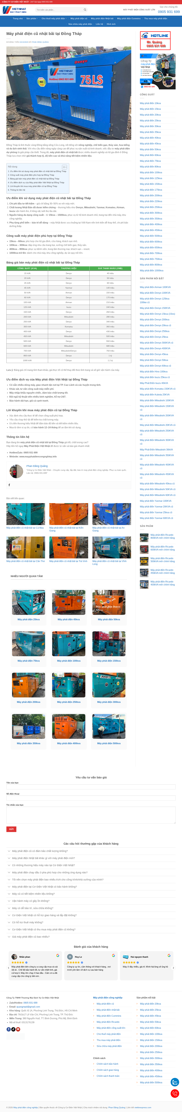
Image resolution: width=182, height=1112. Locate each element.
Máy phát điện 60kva (150, 155)
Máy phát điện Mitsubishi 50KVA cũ (157, 489)
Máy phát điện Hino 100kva (153, 371)
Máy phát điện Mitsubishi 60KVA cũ (157, 495)
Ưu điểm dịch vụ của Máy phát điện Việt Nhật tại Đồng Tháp (37, 182)
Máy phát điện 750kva (151, 259)
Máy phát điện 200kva (151, 195)
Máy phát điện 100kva (151, 172)
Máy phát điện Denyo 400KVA (155, 348)
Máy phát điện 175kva (151, 190)
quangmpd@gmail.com (28, 1007)
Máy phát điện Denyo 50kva (154, 360)
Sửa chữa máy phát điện (80, 24)
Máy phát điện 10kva (150, 103)
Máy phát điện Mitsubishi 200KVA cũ (157, 417)
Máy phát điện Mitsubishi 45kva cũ (157, 483)
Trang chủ (18, 18)
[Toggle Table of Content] (63, 167)
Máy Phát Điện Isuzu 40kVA (154, 383)
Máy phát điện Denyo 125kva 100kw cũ (154, 300)
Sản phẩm (31, 18)
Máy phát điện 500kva (151, 236)
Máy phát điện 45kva (150, 143)
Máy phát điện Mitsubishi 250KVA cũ (157, 433)
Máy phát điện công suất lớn (139, 10)
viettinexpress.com (143, 1107)
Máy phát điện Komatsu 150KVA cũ (157, 389)
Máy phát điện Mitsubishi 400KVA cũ (157, 466)
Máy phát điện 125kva (151, 178)
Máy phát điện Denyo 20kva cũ (155, 325)
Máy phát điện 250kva (151, 207)
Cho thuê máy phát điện (53, 18)
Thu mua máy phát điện (155, 18)
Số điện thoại (12, 794)
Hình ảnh (111, 24)
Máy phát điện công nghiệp (25, 1107)
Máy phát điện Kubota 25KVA (155, 394)
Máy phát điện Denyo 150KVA (155, 308)
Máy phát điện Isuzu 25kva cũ (155, 377)
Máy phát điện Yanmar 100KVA (155, 501)
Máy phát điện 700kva (151, 253)
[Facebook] (9, 485)
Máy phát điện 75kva (150, 161)
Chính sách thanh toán (108, 1076)
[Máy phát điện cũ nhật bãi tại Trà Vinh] (68, 547)
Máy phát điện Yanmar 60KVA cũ (156, 518)
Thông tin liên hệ (17, 190)
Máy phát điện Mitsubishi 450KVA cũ (157, 476)
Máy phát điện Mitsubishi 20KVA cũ (157, 425)
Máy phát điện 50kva (150, 149)
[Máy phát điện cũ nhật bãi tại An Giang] (111, 514)
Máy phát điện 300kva (151, 213)
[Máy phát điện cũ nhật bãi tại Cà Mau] (25, 514)
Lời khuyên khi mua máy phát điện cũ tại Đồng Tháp (33, 186)
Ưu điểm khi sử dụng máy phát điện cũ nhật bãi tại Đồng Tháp (38, 171)
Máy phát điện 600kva (151, 241)
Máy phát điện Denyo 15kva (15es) (157, 314)
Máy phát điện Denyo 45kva (154, 354)
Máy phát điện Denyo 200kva (154, 319)
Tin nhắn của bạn (14, 805)
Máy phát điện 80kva (150, 166)
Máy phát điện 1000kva (151, 270)
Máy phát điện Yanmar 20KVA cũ (156, 506)
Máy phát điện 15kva (150, 109)
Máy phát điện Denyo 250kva (154, 331)
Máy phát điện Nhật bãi (102, 18)
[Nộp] (85, 9)
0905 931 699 (169, 12)
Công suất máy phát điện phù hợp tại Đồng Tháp (32, 175)
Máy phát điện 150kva (151, 184)
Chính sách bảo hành (107, 1064)
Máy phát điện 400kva (151, 224)
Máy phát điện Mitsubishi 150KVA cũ (157, 408)
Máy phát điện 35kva (150, 132)
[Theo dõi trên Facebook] (9, 1029)
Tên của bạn (12, 783)
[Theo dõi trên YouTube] (18, 1029)
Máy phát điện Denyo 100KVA (155, 293)
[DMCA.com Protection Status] (15, 1036)
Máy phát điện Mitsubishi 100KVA (157, 400)
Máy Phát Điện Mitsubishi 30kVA (156, 449)
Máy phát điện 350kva (151, 218)
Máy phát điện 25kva (150, 120)
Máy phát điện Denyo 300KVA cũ (156, 343)
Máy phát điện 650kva (151, 247)
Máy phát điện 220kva (151, 201)
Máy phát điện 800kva (151, 265)
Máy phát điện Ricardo (108, 1022)
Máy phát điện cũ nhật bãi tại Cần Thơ (25, 561)
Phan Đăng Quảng (40, 42)
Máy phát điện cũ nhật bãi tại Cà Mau (25, 528)
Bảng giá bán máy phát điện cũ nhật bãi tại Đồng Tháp (34, 179)
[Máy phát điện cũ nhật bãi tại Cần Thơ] (25, 547)
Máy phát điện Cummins (129, 18)
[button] (173, 968)
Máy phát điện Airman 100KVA (155, 287)
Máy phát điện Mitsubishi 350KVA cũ (157, 457)
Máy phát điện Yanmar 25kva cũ (156, 512)
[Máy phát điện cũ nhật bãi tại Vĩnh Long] (111, 547)
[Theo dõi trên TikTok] (13, 1029)
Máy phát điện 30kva (150, 126)
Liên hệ (99, 24)
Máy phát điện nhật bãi (108, 1010)
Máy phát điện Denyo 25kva (154, 337)
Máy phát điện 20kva (150, 115)
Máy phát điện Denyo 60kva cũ (155, 366)
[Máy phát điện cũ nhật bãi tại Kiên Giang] (68, 514)
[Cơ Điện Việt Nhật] (16, 10)
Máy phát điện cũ (79, 18)
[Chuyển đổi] (9, 851)
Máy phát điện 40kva (150, 138)
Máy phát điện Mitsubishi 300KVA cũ (157, 442)
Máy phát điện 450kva (151, 230)
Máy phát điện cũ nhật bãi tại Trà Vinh (68, 561)
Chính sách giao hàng (108, 1070)
